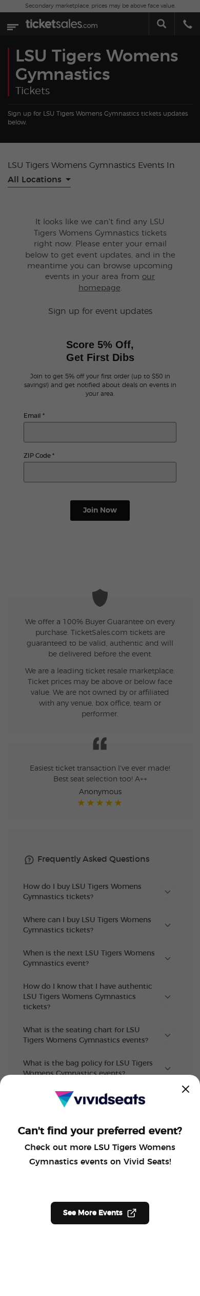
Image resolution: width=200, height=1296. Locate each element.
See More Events (93, 1213)
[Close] (185, 1089)
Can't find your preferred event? (100, 1131)
